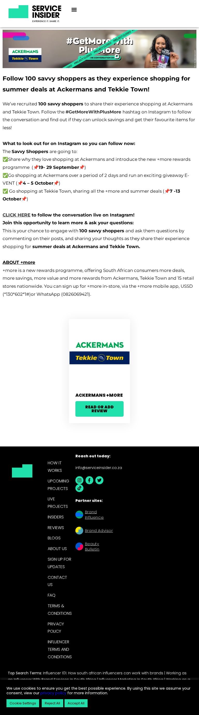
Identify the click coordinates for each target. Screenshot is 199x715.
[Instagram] (79, 480)
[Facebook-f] (89, 480)
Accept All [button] (76, 703)
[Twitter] (99, 480)
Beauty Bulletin (92, 546)
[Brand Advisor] (79, 531)
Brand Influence (94, 514)
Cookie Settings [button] (23, 703)
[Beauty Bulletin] (79, 547)
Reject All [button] (52, 703)
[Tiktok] (79, 488)
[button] (74, 9)
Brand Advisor (99, 530)
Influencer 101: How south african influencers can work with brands (103, 673)
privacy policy (52, 693)
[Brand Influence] (79, 515)
